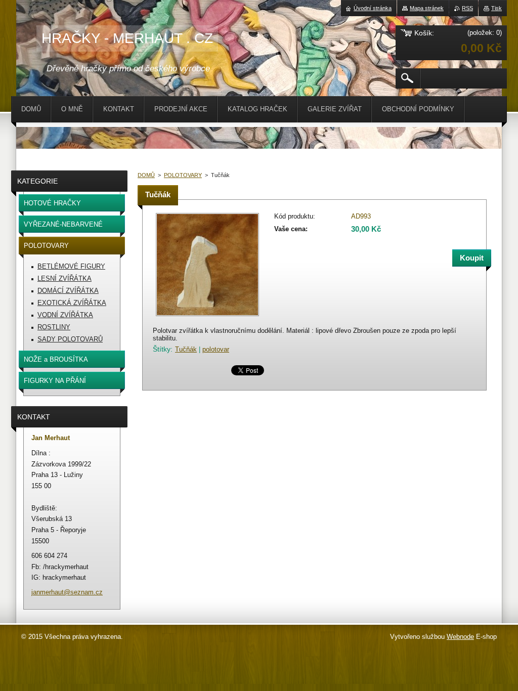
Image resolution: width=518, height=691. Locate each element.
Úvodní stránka (373, 8)
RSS (467, 8)
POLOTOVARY (183, 175)
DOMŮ (146, 175)
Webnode (460, 636)
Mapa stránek (427, 8)
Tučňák (186, 349)
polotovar (215, 349)
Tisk (496, 8)
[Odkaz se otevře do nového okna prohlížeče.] (207, 317)
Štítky (161, 349)
